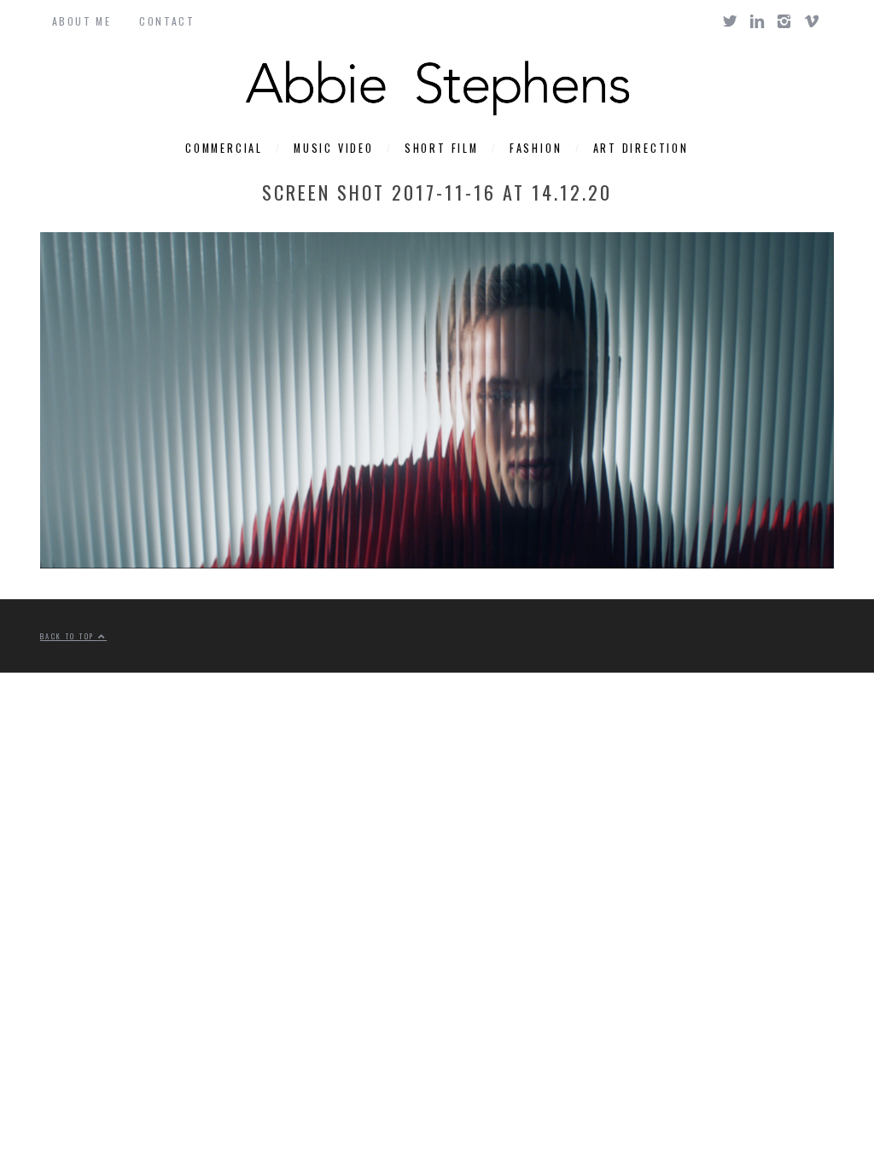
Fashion (536, 148)
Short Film (442, 148)
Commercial (224, 148)
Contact (167, 21)
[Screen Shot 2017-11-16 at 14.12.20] (437, 563)
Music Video (334, 148)
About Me (81, 21)
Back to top (69, 636)
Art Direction (641, 148)
